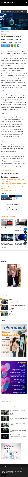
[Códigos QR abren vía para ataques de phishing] (7, 222)
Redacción (4, 42)
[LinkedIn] (8, 45)
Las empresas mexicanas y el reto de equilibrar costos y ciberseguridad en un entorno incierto (7, 244)
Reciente (14, 406)
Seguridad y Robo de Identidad (8, 190)
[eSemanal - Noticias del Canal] (8, 3)
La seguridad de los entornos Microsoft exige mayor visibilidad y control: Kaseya (21, 229)
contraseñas (19, 207)
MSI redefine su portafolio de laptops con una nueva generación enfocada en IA (18, 436)
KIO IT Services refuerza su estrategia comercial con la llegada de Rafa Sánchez (17, 412)
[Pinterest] (12, 45)
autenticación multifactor (14, 204)
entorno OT (10, 209)
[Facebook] (2, 45)
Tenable (10, 50)
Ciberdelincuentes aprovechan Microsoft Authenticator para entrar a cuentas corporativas (20, 244)
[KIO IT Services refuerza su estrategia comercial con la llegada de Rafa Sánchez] (4, 301)
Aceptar (4, 474)
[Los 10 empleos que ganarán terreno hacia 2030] (4, 313)
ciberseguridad (9, 207)
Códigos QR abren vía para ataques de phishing (6, 228)
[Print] (25, 242)
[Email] (25, 239)
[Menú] (1, 3)
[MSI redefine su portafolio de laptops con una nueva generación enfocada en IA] (5, 436)
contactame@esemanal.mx (7, 170)
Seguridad (7, 31)
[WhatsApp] (15, 45)
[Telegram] (18, 45)
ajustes (11, 472)
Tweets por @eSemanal (6, 401)
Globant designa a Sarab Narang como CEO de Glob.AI (14, 11)
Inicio (3, 31)
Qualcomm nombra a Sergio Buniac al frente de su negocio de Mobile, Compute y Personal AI (18, 307)
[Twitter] (5, 45)
